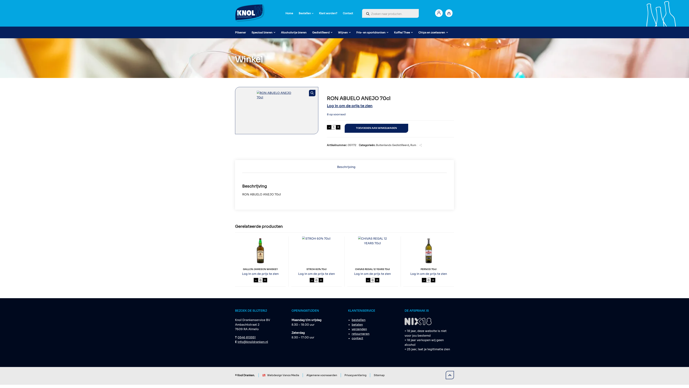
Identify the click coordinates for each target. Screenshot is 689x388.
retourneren (360, 334)
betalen (357, 325)
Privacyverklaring (355, 375)
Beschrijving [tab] (346, 167)
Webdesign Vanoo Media (283, 375)
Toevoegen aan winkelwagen (376, 128)
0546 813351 (247, 337)
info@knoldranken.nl (253, 342)
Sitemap (379, 375)
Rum (413, 145)
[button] (312, 93)
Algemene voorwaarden (321, 375)
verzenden (359, 329)
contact (357, 338)
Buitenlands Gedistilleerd (392, 145)
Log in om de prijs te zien (349, 106)
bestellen (358, 320)
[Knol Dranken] (250, 13)
